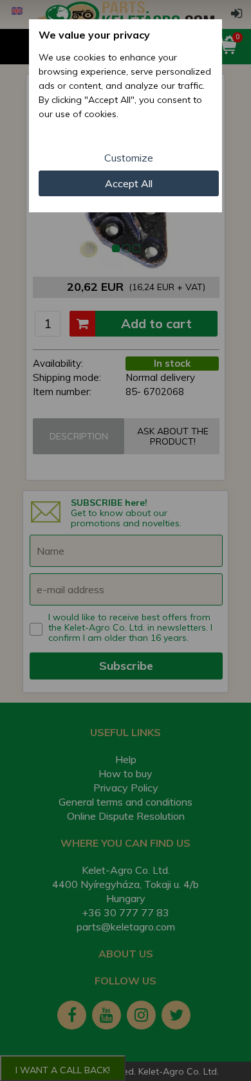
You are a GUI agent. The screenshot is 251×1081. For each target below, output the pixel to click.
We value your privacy (94, 35)
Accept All (129, 183)
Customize (128, 157)
